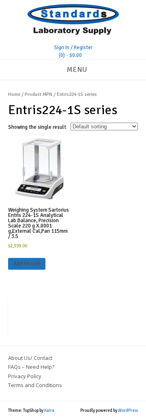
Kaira (49, 410)
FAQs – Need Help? (31, 366)
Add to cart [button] (26, 263)
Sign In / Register (73, 47)
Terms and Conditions (35, 385)
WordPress (128, 410)
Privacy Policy (24, 376)
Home (14, 94)
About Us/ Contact (30, 358)
